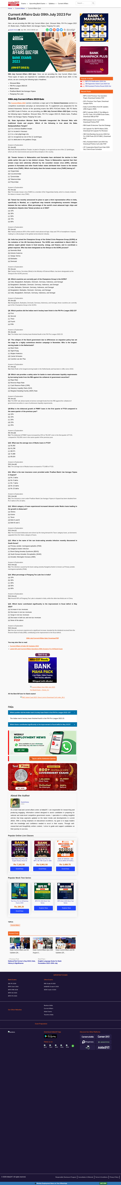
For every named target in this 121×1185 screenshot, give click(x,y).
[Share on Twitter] (61, 29)
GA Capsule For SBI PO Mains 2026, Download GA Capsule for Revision (95, 130)
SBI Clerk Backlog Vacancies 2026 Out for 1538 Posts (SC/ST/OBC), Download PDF (97, 136)
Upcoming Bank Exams (37, 3)
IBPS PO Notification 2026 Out (95, 81)
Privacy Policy (114, 1177)
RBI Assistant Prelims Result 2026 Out (98, 86)
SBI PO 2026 (12, 983)
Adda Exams (48, 1011)
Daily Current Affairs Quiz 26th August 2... (43, 951)
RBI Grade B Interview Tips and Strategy (96, 125)
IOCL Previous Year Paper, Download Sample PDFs (96, 102)
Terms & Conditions (101, 1177)
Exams (23, 3)
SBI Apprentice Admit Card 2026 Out (97, 84)
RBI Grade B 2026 (50, 983)
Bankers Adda (48, 1005)
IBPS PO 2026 (12, 996)
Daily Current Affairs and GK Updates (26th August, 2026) (95, 108)
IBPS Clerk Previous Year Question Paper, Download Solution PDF (95, 97)
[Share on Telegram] (50, 29)
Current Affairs (63, 3)
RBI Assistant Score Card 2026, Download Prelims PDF (93, 121)
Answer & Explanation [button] (15, 145)
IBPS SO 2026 (12, 993)
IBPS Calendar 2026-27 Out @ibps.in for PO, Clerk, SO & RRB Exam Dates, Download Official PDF (96, 114)
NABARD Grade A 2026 (51, 986)
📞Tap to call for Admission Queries (43, 758)
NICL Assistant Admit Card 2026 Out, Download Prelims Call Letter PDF (95, 143)
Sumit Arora (14, 30)
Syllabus (52, 3)
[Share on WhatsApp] (47, 29)
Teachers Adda (48, 1014)
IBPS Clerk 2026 (13, 986)
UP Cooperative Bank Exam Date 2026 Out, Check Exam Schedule (96, 148)
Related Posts (13, 933)
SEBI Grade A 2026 (50, 989)
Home (10, 8)
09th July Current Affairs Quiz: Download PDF (42, 638)
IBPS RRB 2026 (13, 989)
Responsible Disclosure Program (65, 1177)
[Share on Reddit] (54, 29)
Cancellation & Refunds (85, 1177)
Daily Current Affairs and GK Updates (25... (65, 951)
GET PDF (103, 1183)
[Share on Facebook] (57, 29)
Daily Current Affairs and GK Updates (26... (19, 951)
